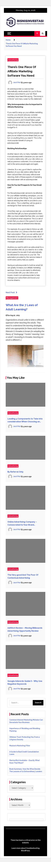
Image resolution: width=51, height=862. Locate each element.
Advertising (13, 60)
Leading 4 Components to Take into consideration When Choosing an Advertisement (25, 420)
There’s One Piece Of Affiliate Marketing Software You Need (21, 71)
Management (12, 298)
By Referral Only (15, 472)
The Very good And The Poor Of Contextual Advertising (22, 576)
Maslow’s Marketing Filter (19, 746)
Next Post (10, 292)
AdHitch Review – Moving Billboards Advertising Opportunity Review (24, 629)
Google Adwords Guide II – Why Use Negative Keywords (24, 682)
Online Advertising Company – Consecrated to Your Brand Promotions (22, 523)
